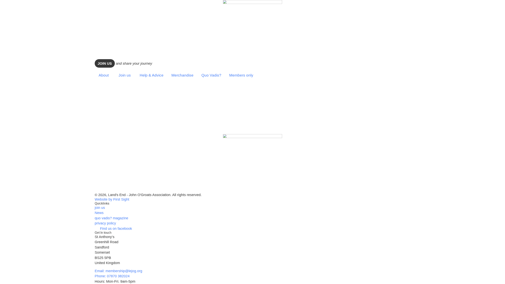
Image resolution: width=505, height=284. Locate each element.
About (104, 75)
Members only (241, 75)
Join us (105, 63)
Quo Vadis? (211, 75)
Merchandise (182, 75)
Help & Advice (152, 75)
